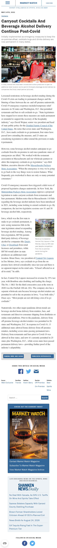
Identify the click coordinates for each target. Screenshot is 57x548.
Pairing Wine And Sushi (13, 356)
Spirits (49, 386)
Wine (49, 390)
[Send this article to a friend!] (36, 373)
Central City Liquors (45, 258)
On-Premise (40, 386)
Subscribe (49, 3)
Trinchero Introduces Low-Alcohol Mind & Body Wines (43, 356)
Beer (48, 382)
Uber (3, 244)
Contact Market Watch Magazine (25, 461)
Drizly (27, 241)
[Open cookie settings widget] (4, 543)
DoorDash (13, 244)
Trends (4, 16)
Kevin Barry (28, 382)
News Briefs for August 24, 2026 (24, 520)
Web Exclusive (7, 382)
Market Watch (28, 2)
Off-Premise (40, 382)
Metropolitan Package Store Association (18, 191)
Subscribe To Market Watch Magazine (27, 465)
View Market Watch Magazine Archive (27, 469)
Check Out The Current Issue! (28, 407)
